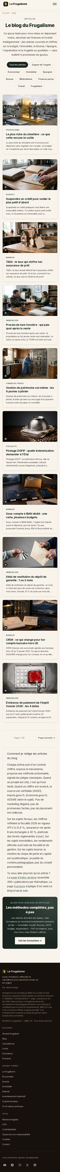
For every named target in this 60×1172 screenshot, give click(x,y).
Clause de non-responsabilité (16, 1134)
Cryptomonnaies (10, 1101)
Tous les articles (17, 65)
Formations (7, 1053)
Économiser (14, 72)
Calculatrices (8, 1043)
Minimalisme (26, 79)
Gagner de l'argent (41, 65)
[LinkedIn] (34, 1165)
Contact (6, 1144)
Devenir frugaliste (10, 1033)
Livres (5, 1048)
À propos (19, 886)
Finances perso (46, 79)
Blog (4, 1038)
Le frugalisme (8, 1071)
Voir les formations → (30, 940)
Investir (5, 1081)
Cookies (6, 1139)
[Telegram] (12, 1165)
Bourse (9, 79)
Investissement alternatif (14, 1096)
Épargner (47, 72)
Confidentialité (9, 1129)
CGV (4, 1124)
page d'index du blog (23, 877)
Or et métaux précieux (12, 1106)
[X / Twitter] (27, 1165)
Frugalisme (36, 86)
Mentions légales (10, 1119)
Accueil (6, 13)
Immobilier (31, 72)
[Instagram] (19, 1165)
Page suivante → (46, 738)
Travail (21, 86)
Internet (5, 1091)
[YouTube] (4, 1165)
